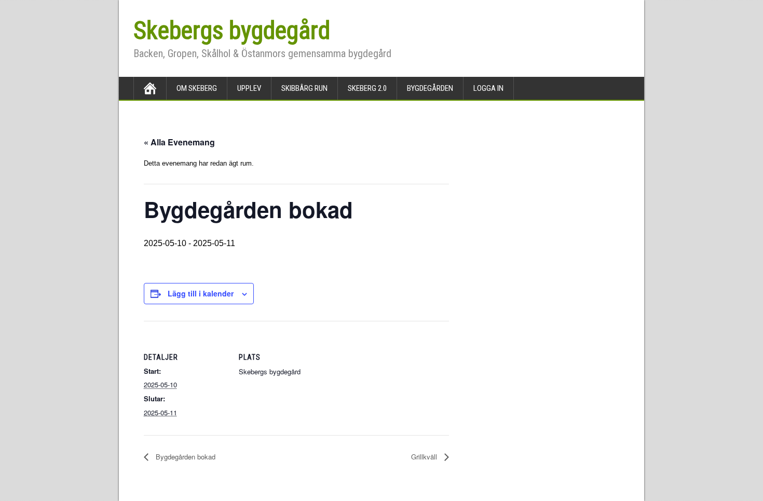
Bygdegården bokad (184, 457)
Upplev (249, 88)
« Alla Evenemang (179, 142)
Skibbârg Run (304, 88)
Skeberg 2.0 (367, 88)
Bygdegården (430, 88)
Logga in (488, 88)
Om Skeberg (196, 88)
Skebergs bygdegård (231, 30)
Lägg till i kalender (201, 293)
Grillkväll (425, 457)
